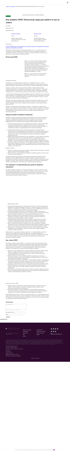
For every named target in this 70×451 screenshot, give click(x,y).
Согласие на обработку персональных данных (14, 348)
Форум (38, 334)
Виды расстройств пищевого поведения (21, 46)
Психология (8, 16)
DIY (24, 334)
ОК (53, 449)
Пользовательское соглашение (11, 347)
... (18, 40)
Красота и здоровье (27, 329)
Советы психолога (40, 333)
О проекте (8, 350)
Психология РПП (9, 46)
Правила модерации (9, 353)
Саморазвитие (40, 329)
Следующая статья (3, 319)
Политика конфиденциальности (12, 346)
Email (7, 314)
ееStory (24, 336)
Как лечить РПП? (18, 47)
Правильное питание (41, 331)
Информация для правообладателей (12, 354)
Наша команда (8, 351)
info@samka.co (58, 334)
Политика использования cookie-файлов (13, 355)
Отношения (25, 331)
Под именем (8, 312)
